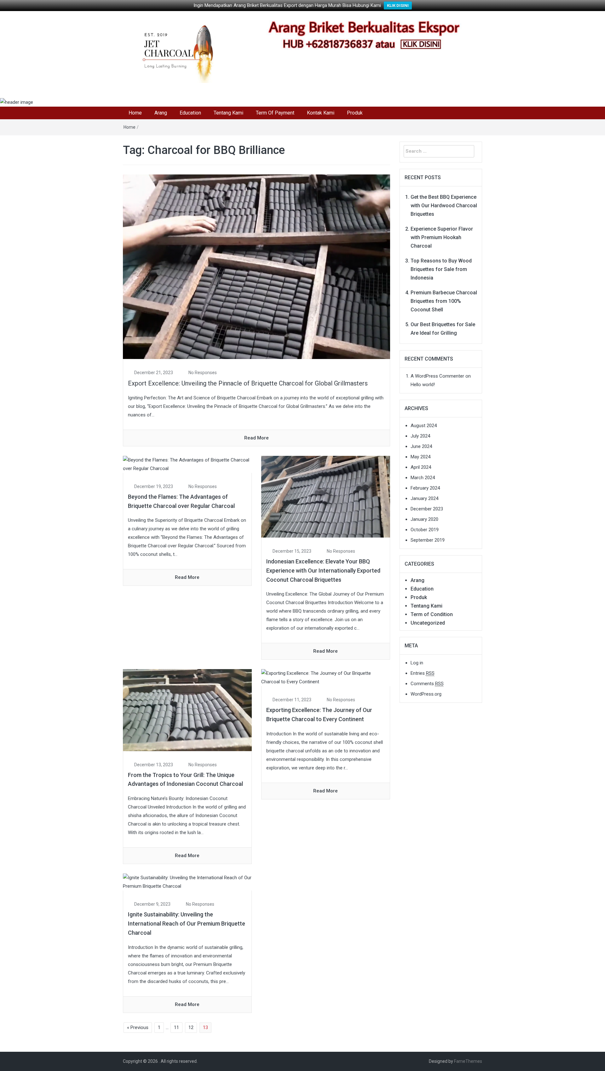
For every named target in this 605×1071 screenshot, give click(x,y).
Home (135, 113)
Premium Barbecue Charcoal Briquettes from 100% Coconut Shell (444, 301)
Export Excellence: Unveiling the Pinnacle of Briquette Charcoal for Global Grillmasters (248, 383)
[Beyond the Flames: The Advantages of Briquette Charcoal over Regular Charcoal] (187, 464)
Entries (423, 673)
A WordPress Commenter (437, 376)
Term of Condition (432, 614)
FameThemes (468, 1061)
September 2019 (428, 540)
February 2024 (425, 488)
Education (190, 113)
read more (256, 438)
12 (190, 1027)
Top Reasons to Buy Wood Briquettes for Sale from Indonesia (441, 269)
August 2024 (424, 425)
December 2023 (427, 509)
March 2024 (423, 477)
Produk (355, 113)
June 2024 (421, 446)
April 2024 (421, 467)
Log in (417, 663)
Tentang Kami (228, 113)
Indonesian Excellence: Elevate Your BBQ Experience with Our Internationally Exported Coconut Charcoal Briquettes (323, 570)
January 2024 (424, 498)
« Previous (137, 1027)
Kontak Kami (320, 113)
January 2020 (424, 519)
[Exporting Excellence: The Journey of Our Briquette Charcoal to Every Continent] (325, 677)
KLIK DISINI (398, 5)
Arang (160, 113)
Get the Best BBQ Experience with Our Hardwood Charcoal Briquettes (444, 205)
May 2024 (420, 457)
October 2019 (425, 530)
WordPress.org (426, 694)
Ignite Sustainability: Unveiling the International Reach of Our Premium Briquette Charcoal (186, 923)
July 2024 (420, 436)
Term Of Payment (275, 113)
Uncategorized (428, 623)
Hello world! (423, 384)
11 (176, 1027)
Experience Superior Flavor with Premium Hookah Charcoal (442, 237)
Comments (427, 683)
